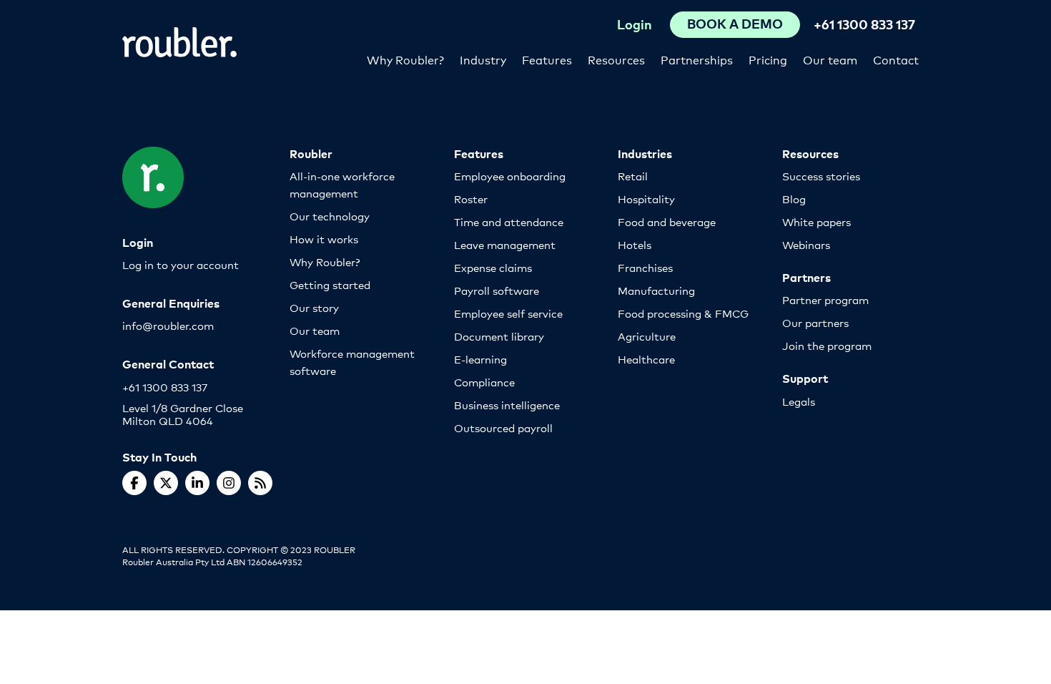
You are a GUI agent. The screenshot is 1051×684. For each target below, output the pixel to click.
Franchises (645, 267)
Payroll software (496, 290)
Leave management (505, 244)
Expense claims (493, 267)
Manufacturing (656, 290)
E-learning (480, 359)
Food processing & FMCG (683, 313)
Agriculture (647, 336)
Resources (616, 59)
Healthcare (646, 359)
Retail (633, 175)
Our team (830, 59)
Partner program (825, 299)
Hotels (634, 244)
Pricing (768, 59)
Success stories (821, 175)
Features (547, 59)
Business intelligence (507, 404)
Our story (314, 307)
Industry (483, 59)
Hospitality (646, 198)
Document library (499, 336)
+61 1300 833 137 (864, 24)
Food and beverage (667, 221)
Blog (794, 198)
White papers (816, 221)
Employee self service (508, 313)
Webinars (806, 244)
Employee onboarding (510, 175)
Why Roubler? (405, 59)
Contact (896, 59)
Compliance (484, 382)
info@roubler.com (168, 325)
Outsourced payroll (503, 427)
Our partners (815, 322)
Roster (471, 198)
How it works (324, 238)
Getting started (330, 284)
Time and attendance (508, 221)
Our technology (330, 216)
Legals (798, 401)
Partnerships (697, 59)
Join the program (827, 345)
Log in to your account (180, 264)
